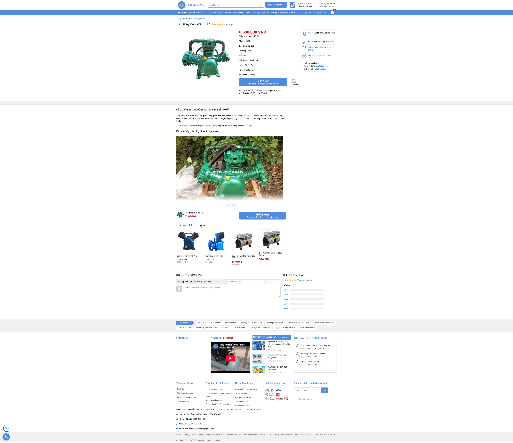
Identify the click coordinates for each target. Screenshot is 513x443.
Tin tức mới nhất (266, 337)
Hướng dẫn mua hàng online (246, 389)
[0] (332, 13)
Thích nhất (207, 281)
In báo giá (293, 84)
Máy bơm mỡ (230, 323)
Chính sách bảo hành (214, 389)
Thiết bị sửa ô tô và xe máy (298, 323)
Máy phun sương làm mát (285, 328)
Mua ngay (263, 82)
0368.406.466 (302, 365)
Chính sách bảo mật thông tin (217, 404)
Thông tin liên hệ (182, 401)
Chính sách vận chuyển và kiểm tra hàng (219, 394)
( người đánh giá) (304, 280)
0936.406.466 (302, 357)
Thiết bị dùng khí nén (275, 323)
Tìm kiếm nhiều (184, 323)
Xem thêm (230, 205)
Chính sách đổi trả (242, 406)
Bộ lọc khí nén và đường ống (233, 328)
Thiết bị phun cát (184, 328)
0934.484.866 (302, 349)
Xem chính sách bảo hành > (319, 55)
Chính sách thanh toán (214, 400)
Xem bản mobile (305, 399)
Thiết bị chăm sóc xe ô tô (324, 323)
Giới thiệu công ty (183, 389)
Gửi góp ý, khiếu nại (243, 398)
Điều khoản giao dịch (184, 393)
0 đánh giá (228, 25)
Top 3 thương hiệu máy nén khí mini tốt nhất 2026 (229, 13)
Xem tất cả (286, 337)
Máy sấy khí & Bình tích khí (251, 323)
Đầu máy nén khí (184, 115)
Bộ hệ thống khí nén (307, 328)
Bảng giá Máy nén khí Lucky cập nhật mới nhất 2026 (276, 13)
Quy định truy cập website (186, 397)
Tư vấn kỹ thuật (241, 393)
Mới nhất (197, 281)
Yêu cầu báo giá (241, 402)
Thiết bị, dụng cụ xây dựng (259, 328)
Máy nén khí (216, 323)
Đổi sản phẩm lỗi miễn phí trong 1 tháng (322, 48)
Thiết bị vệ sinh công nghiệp (207, 328)
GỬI (324, 390)
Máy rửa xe (202, 323)
